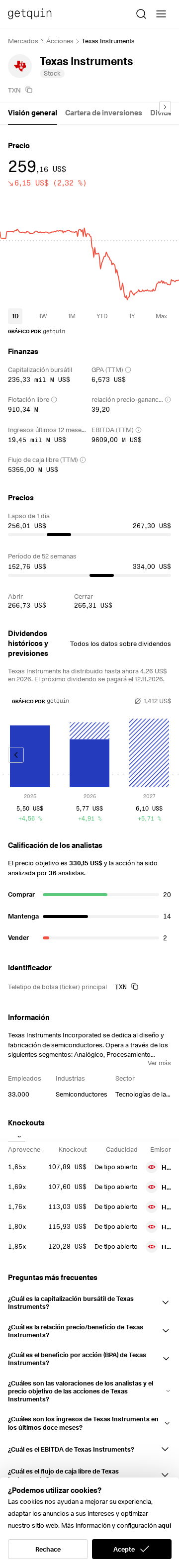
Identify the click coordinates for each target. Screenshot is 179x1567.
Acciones (60, 41)
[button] (89, 1300)
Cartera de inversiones (103, 112)
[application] (89, 246)
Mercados (23, 41)
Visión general (32, 112)
